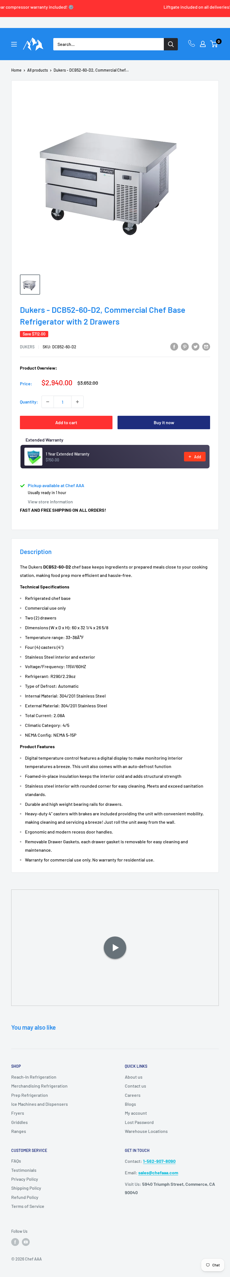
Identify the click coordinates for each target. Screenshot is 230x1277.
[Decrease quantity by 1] (48, 402)
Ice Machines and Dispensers (39, 1104)
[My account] (203, 44)
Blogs (130, 1104)
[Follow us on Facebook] (15, 1242)
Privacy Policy (24, 1179)
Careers (133, 1095)
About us (133, 1076)
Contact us (135, 1085)
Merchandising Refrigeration (39, 1085)
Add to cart (66, 422)
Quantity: (29, 401)
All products (37, 70)
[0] (214, 44)
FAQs (16, 1160)
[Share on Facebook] (174, 346)
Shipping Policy (26, 1188)
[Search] (171, 44)
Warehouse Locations (146, 1131)
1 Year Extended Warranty (67, 454)
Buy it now (164, 422)
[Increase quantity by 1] (77, 402)
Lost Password (139, 1122)
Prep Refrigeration (29, 1095)
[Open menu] (14, 44)
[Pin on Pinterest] (185, 346)
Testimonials (23, 1170)
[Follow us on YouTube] (26, 1242)
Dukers (27, 346)
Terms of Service (27, 1206)
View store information (50, 501)
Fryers (17, 1113)
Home (16, 70)
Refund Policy (24, 1197)
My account (136, 1113)
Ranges (18, 1131)
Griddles (19, 1122)
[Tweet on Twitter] (195, 346)
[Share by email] (206, 346)
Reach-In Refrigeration (33, 1076)
